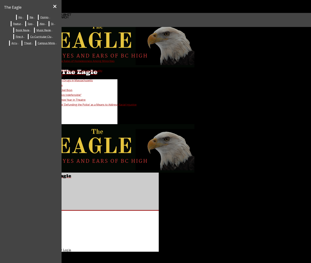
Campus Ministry (48, 43)
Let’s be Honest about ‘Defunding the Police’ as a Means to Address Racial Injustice (86, 104)
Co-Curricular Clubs (42, 36)
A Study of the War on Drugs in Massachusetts (64, 80)
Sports (32, 24)
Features (18, 24)
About (43, 24)
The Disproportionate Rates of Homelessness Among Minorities (75, 61)
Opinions (45, 17)
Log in (67, 250)
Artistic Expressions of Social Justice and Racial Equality (69, 70)
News (33, 17)
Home (22, 17)
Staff (54, 24)
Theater (29, 43)
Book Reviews (24, 30)
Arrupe (16, 43)
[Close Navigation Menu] (55, 6)
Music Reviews (45, 30)
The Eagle (13, 7)
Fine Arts (21, 36)
